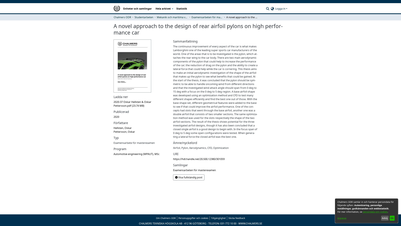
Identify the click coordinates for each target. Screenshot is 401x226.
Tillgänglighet (218, 218)
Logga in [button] (280, 8)
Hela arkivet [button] (163, 8)
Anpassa (341, 218)
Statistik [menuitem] (181, 8)
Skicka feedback (236, 218)
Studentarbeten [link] (144, 17)
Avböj (385, 218)
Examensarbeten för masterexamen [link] (207, 17)
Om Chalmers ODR (166, 218)
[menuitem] (164, 8)
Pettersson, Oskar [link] (124, 131)
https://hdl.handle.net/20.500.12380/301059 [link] (199, 159)
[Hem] (117, 8)
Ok (392, 218)
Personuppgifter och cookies (193, 218)
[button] (268, 9)
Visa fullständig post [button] (190, 177)
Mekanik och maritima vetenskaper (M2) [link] (172, 17)
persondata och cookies (375, 211)
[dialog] (366, 211)
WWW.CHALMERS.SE (250, 223)
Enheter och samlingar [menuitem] (137, 8)
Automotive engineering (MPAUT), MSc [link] (136, 154)
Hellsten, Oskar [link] (123, 128)
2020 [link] (116, 117)
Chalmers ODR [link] (122, 17)
